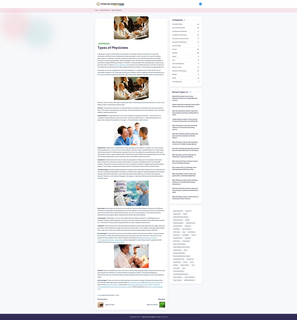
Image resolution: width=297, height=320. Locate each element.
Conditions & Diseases (179, 35)
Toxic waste (176, 268)
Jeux (173, 60)
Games (174, 49)
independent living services (152, 282)
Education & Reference (179, 42)
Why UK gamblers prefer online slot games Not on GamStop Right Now (184, 175)
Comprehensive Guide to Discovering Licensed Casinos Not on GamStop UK (185, 120)
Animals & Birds (177, 24)
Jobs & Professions (104, 43)
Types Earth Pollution (178, 271)
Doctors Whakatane (121, 65)
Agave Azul (188, 210)
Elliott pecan (176, 235)
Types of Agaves (177, 277)
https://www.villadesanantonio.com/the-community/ (143, 284)
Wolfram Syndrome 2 (190, 280)
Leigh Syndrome (177, 250)
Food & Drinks (176, 45)
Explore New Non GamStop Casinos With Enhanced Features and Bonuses (185, 105)
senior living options (135, 282)
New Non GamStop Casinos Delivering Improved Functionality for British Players (185, 136)
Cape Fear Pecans (190, 222)
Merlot (185, 250)
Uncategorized (177, 81)
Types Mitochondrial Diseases (180, 274)
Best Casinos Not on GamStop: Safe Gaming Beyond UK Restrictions (184, 168)
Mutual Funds (190, 259)
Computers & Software (179, 31)
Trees (183, 268)
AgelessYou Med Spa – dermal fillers (112, 240)
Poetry (192, 262)
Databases (187, 226)
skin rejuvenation (119, 242)
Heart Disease (186, 241)
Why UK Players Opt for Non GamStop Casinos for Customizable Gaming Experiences (185, 182)
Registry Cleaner (185, 265)
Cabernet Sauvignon (178, 222)
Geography (188, 238)
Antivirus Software (178, 219)
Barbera (187, 219)
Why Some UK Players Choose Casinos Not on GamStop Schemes (185, 162)
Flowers (194, 235)
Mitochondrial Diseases (179, 253)
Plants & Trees (176, 67)
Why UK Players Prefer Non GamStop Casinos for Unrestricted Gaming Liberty (184, 127)
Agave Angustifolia (178, 210)
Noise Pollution (177, 262)
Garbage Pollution (177, 238)
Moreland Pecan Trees (178, 259)
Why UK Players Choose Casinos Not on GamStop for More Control (185, 197)
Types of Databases (190, 277)
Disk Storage (176, 232)
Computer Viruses (177, 226)
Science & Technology (179, 71)
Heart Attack (176, 241)
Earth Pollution (191, 232)
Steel (193, 265)
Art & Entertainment (178, 28)
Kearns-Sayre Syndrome (179, 244)
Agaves (185, 213)
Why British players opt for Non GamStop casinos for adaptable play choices (184, 98)
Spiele (174, 78)
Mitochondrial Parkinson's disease (181, 256)
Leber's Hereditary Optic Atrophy (181, 247)
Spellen (174, 74)
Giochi (174, 56)
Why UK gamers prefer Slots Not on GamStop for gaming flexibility (184, 156)
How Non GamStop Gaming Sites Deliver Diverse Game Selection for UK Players (185, 149)
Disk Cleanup (176, 229)
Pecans (185, 262)
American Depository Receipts (180, 216)
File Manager (186, 235)
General (174, 53)
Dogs (184, 232)
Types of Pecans (177, 280)
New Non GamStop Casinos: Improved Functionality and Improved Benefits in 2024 (185, 113)
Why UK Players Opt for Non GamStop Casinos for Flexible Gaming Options (185, 143)
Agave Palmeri (176, 213)
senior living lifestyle (112, 284)
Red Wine (175, 265)
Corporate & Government (180, 38)
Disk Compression (187, 229)
